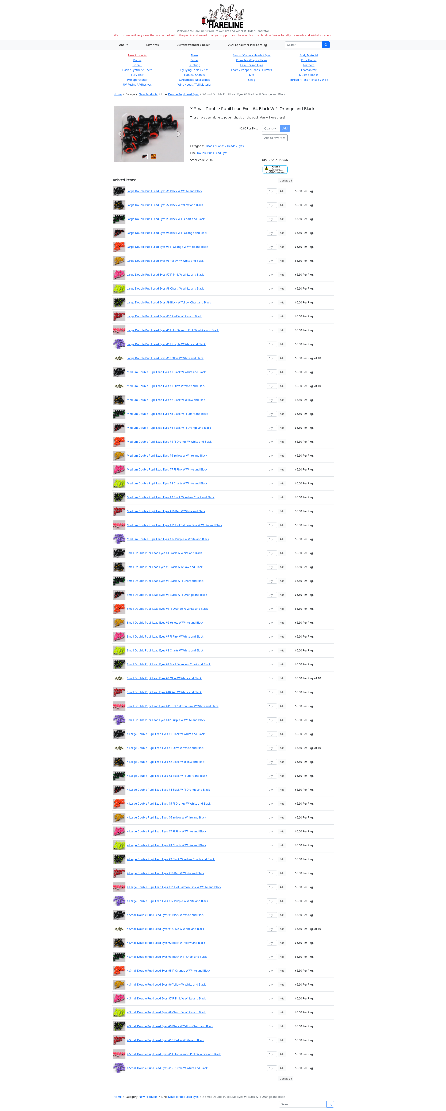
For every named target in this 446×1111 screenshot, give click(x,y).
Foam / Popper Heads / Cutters (251, 70)
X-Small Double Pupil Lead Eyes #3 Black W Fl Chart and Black (167, 957)
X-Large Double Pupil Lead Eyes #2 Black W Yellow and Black (166, 762)
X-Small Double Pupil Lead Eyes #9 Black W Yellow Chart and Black (170, 1026)
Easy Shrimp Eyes (251, 65)
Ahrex (194, 55)
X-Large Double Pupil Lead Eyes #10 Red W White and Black (165, 873)
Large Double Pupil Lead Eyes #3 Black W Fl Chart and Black (166, 219)
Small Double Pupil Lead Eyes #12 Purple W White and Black (166, 720)
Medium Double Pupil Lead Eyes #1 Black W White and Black (166, 372)
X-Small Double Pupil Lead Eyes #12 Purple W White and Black (167, 1068)
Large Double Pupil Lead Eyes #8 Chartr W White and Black (165, 288)
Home (118, 94)
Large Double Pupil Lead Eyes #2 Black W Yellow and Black (165, 205)
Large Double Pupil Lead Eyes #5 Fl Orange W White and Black (167, 247)
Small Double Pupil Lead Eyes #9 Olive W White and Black (164, 678)
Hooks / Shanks (194, 75)
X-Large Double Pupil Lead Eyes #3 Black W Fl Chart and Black (167, 776)
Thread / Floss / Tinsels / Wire (309, 80)
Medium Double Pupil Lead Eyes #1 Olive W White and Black (166, 386)
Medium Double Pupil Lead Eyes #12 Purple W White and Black (168, 539)
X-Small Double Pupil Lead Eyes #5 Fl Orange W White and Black (168, 970)
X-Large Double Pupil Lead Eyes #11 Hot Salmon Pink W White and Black (174, 887)
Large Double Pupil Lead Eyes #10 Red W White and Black (164, 316)
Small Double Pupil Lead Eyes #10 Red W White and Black (164, 692)
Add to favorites (274, 138)
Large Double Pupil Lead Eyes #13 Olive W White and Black (165, 358)
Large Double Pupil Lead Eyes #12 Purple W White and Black (166, 344)
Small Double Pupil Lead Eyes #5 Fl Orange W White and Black (167, 609)
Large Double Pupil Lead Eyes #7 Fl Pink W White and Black (165, 274)
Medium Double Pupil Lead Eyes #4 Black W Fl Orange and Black (169, 428)
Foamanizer (309, 70)
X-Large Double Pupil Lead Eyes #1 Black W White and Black (166, 734)
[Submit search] (326, 44)
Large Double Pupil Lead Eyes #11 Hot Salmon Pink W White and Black (173, 330)
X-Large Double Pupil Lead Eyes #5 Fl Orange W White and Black (169, 803)
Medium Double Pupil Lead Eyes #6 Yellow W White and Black (167, 455)
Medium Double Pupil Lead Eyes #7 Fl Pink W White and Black (167, 469)
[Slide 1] (153, 156)
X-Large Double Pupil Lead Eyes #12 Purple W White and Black (167, 901)
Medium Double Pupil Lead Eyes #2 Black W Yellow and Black (166, 400)
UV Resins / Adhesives (137, 84)
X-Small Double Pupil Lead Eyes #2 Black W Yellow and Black (166, 943)
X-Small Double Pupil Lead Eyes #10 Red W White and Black (165, 1040)
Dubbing (194, 65)
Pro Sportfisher (137, 80)
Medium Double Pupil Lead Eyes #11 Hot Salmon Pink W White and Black (174, 525)
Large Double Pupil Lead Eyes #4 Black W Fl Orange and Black (167, 233)
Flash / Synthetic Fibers (137, 70)
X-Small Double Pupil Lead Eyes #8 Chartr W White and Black (166, 1012)
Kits (251, 75)
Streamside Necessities (194, 80)
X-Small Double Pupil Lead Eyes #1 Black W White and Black (165, 915)
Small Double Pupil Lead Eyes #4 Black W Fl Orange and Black (167, 595)
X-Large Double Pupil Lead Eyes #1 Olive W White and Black (165, 748)
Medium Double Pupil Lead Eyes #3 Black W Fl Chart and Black (167, 414)
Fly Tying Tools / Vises (194, 70)
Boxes (194, 60)
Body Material (309, 55)
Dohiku (137, 65)
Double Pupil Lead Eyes (183, 94)
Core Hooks (309, 60)
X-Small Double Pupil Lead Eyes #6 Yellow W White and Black (166, 984)
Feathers (308, 65)
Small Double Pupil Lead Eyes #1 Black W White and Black (164, 553)
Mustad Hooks (308, 75)
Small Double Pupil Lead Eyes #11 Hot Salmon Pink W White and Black (172, 706)
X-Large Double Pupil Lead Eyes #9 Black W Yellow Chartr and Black (171, 859)
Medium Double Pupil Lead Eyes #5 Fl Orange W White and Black (169, 442)
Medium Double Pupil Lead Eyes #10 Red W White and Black (166, 511)
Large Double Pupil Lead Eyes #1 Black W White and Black (164, 191)
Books (137, 60)
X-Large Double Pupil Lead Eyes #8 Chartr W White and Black (166, 845)
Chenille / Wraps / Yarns (251, 60)
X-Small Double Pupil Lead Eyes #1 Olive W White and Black (165, 929)
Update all (286, 180)
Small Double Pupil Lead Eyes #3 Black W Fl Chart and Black (165, 581)
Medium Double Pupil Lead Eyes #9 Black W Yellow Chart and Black (170, 497)
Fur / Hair (137, 75)
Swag (251, 80)
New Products (137, 55)
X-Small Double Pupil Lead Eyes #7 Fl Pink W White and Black (166, 998)
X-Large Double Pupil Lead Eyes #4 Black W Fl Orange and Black (168, 790)
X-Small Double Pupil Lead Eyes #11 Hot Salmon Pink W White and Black (174, 1054)
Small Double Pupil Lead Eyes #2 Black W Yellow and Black (165, 567)
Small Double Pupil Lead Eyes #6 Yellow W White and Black (165, 622)
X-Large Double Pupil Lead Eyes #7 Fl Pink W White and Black (166, 831)
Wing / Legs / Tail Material (194, 84)
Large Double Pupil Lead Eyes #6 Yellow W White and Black (165, 261)
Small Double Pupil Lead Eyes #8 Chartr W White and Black (165, 650)
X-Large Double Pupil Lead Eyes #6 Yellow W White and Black (166, 817)
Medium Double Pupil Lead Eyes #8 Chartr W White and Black (167, 483)
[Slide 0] (144, 156)
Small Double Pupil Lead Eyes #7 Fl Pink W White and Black (165, 636)
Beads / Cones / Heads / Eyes (252, 55)
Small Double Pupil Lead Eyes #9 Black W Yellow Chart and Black (169, 664)
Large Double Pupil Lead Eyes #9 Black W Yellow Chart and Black (169, 302)
